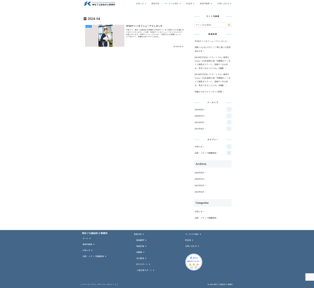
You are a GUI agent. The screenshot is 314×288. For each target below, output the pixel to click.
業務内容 (138, 234)
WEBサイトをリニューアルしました (211, 41)
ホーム (86, 238)
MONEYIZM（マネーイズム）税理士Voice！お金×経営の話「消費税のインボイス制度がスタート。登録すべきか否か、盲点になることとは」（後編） (212, 62)
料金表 (188, 240)
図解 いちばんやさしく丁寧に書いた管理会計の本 (212, 49)
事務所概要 (87, 244)
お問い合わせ (191, 246)
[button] (227, 25)
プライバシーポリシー (106, 284)
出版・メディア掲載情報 (93, 256)
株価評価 (140, 246)
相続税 (139, 252)
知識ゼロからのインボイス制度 (208, 92)
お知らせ (87, 250)
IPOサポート (142, 264)
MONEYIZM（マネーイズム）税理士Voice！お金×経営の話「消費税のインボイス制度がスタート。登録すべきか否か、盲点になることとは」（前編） (212, 79)
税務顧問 (140, 240)
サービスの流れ (192, 234)
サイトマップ (88, 284)
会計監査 (140, 258)
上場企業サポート (144, 270)
